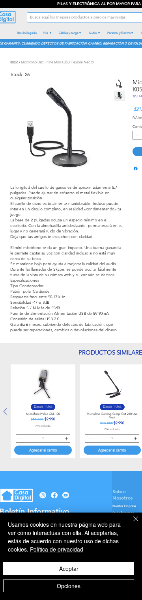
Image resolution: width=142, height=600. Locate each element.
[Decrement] (136, 135)
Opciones (68, 586)
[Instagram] (42, 495)
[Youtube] (65, 495)
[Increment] (66, 438)
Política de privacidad (56, 549)
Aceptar (68, 568)
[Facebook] (54, 495)
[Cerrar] (130, 523)
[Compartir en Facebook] (135, 168)
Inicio (14, 61)
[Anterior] (5, 411)
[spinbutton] (43, 438)
